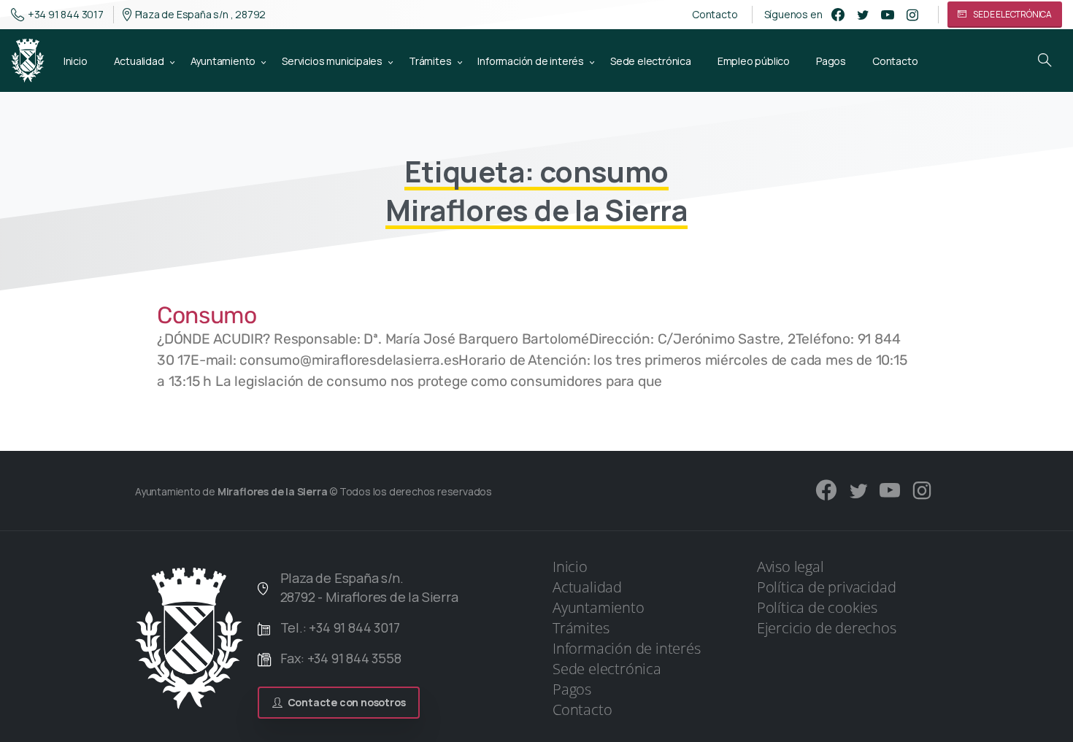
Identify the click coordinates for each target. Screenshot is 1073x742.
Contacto (714, 14)
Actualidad (587, 587)
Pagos (572, 689)
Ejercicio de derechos (826, 628)
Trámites (581, 628)
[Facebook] (838, 14)
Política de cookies (817, 607)
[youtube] (887, 14)
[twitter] (862, 14)
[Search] (1044, 60)
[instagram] (912, 14)
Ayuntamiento (599, 607)
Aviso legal (790, 566)
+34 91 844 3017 (66, 14)
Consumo (207, 315)
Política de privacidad (826, 587)
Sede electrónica (607, 669)
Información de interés (627, 648)
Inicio (570, 566)
